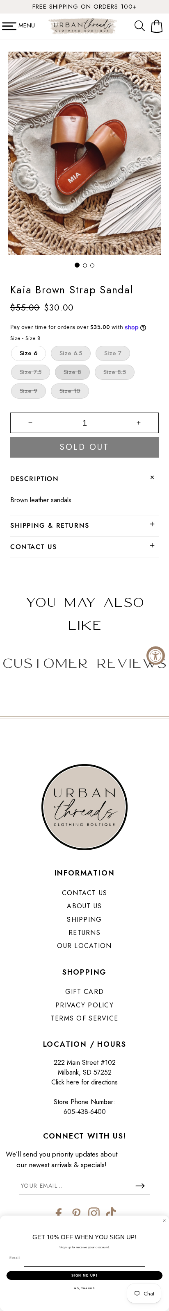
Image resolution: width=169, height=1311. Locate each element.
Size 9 (28, 390)
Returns (84, 932)
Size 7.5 (30, 372)
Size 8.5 (114, 372)
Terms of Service (84, 1018)
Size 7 (112, 353)
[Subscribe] (140, 1185)
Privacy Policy (84, 1005)
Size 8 (72, 372)
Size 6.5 (70, 353)
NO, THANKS (84, 1288)
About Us (84, 906)
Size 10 (69, 390)
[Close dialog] (164, 1220)
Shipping (84, 919)
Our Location (84, 945)
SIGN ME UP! (84, 1275)
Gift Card (84, 991)
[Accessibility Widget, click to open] (155, 655)
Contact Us (84, 893)
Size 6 (28, 353)
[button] (141, 26)
